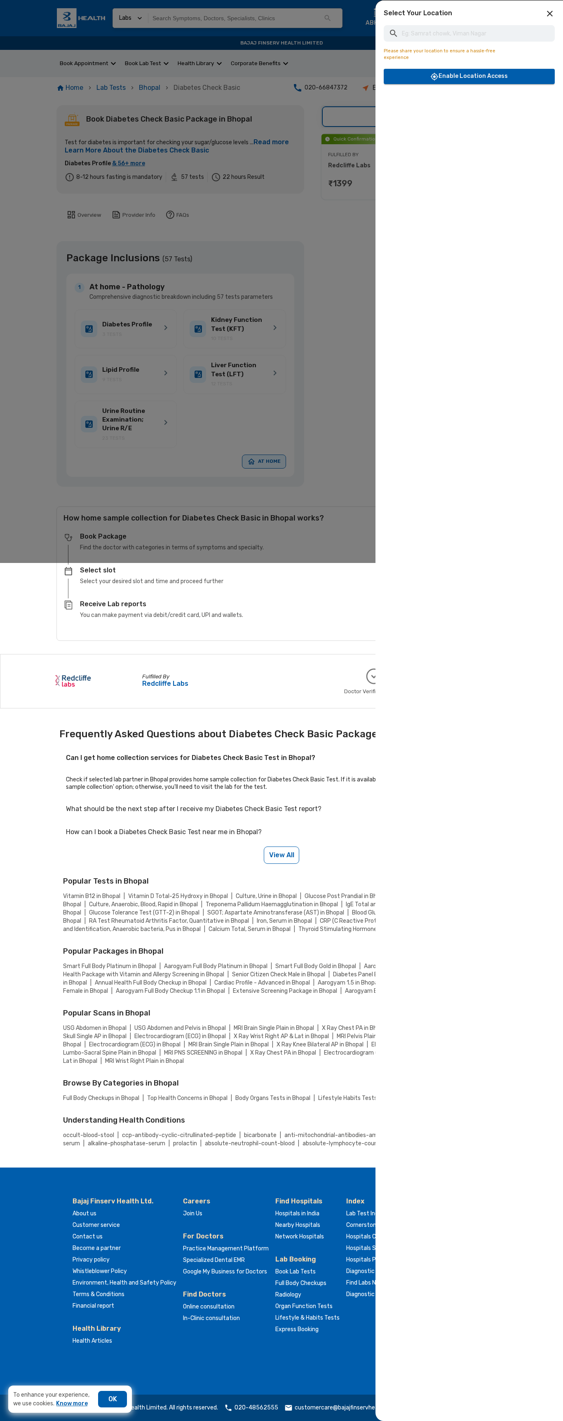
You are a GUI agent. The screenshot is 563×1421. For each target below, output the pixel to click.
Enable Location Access (473, 76)
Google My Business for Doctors (225, 1271)
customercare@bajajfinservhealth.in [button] (343, 1407)
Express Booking (297, 1329)
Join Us (192, 1213)
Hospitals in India (297, 1213)
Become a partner (97, 1248)
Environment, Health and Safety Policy (124, 1282)
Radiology (288, 1294)
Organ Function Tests (304, 1306)
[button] (550, 14)
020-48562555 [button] (256, 1407)
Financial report (93, 1305)
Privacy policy (91, 1259)
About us (84, 1213)
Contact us (88, 1236)
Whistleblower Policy (100, 1271)
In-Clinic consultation (211, 1318)
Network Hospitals (299, 1236)
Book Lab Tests (295, 1271)
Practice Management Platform (226, 1248)
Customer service (96, 1225)
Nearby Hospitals (297, 1225)
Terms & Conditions (98, 1294)
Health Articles (92, 1340)
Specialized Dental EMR (214, 1260)
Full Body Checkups (300, 1283)
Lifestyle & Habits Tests (307, 1317)
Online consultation (209, 1306)
